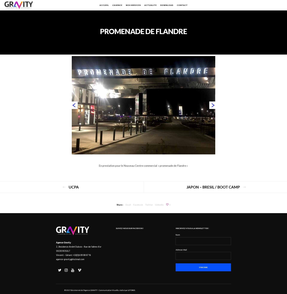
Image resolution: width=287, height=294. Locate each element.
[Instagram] (66, 269)
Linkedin (159, 204)
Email (128, 204)
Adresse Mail (181, 250)
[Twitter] (59, 269)
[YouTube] (72, 269)
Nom (178, 235)
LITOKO (131, 290)
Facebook (138, 204)
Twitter (149, 204)
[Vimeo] (79, 269)
